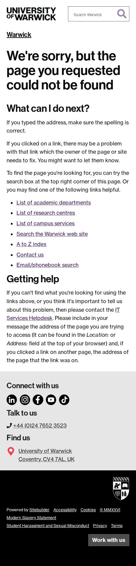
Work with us (108, 540)
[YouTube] (51, 398)
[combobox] (98, 13)
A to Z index (32, 244)
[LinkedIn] (12, 398)
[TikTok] (64, 398)
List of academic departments (54, 202)
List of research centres (46, 212)
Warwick (19, 35)
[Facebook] (38, 398)
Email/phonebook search (48, 265)
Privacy (100, 525)
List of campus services (46, 223)
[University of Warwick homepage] (31, 14)
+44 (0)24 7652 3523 (40, 425)
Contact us (30, 254)
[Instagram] (25, 398)
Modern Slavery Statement (31, 517)
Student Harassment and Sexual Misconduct (48, 525)
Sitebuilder (39, 509)
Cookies (88, 509)
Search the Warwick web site (52, 234)
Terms (116, 525)
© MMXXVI (110, 509)
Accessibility (65, 509)
